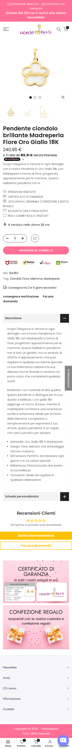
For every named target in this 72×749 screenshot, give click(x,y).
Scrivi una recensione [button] (36, 535)
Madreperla (52, 279)
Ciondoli (15, 279)
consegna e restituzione (21, 296)
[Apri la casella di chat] (63, 740)
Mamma (36, 279)
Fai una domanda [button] (36, 545)
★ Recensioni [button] (69, 378)
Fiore (25, 279)
